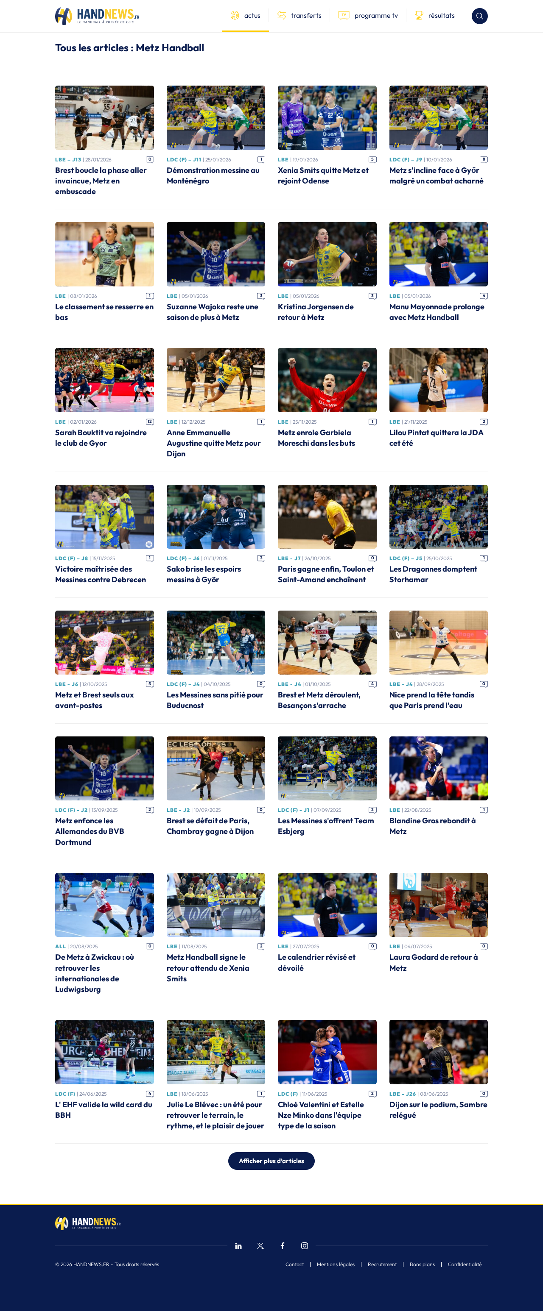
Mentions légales (336, 1264)
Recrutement (382, 1264)
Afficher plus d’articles (271, 1161)
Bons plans (422, 1264)
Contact (294, 1264)
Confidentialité (464, 1264)
